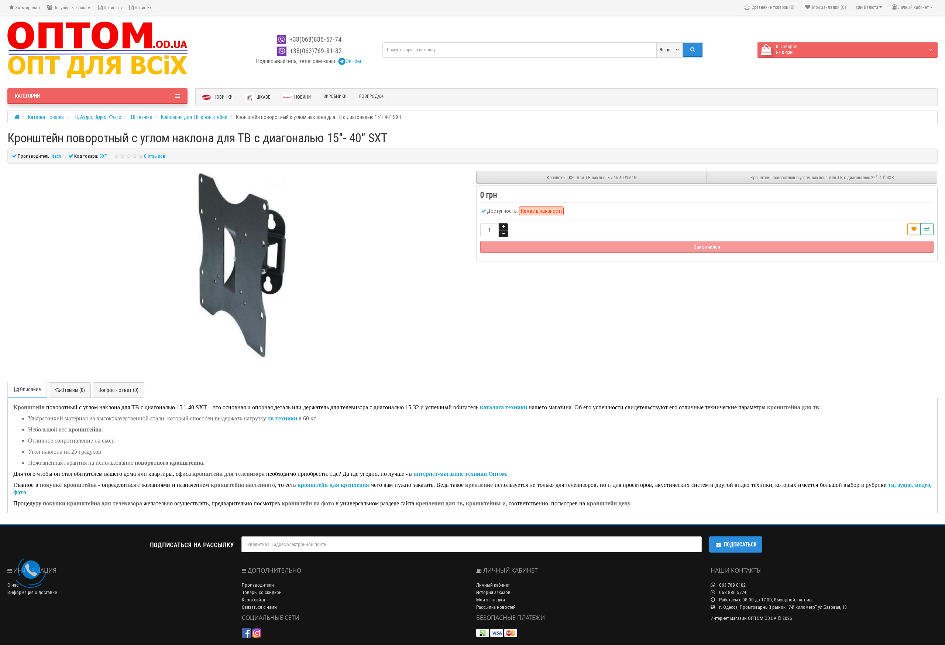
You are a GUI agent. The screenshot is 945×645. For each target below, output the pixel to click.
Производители (258, 585)
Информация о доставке (32, 592)
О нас (12, 585)
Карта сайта (253, 600)
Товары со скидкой (262, 592)
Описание (30, 389)
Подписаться (740, 544)
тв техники (283, 418)
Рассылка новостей (496, 607)
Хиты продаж (27, 7)
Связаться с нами (259, 607)
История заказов (493, 592)
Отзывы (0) (73, 390)
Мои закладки (490, 600)
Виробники (335, 96)
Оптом (353, 61)
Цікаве (262, 96)
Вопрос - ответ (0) (118, 390)
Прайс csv (113, 7)
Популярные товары (72, 7)
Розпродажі (372, 96)
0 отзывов (154, 156)
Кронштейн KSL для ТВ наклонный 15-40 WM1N (592, 177)
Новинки (222, 96)
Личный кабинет (493, 585)
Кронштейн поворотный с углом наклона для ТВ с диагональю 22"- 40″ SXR (822, 177)
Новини (302, 96)
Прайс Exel (144, 7)
